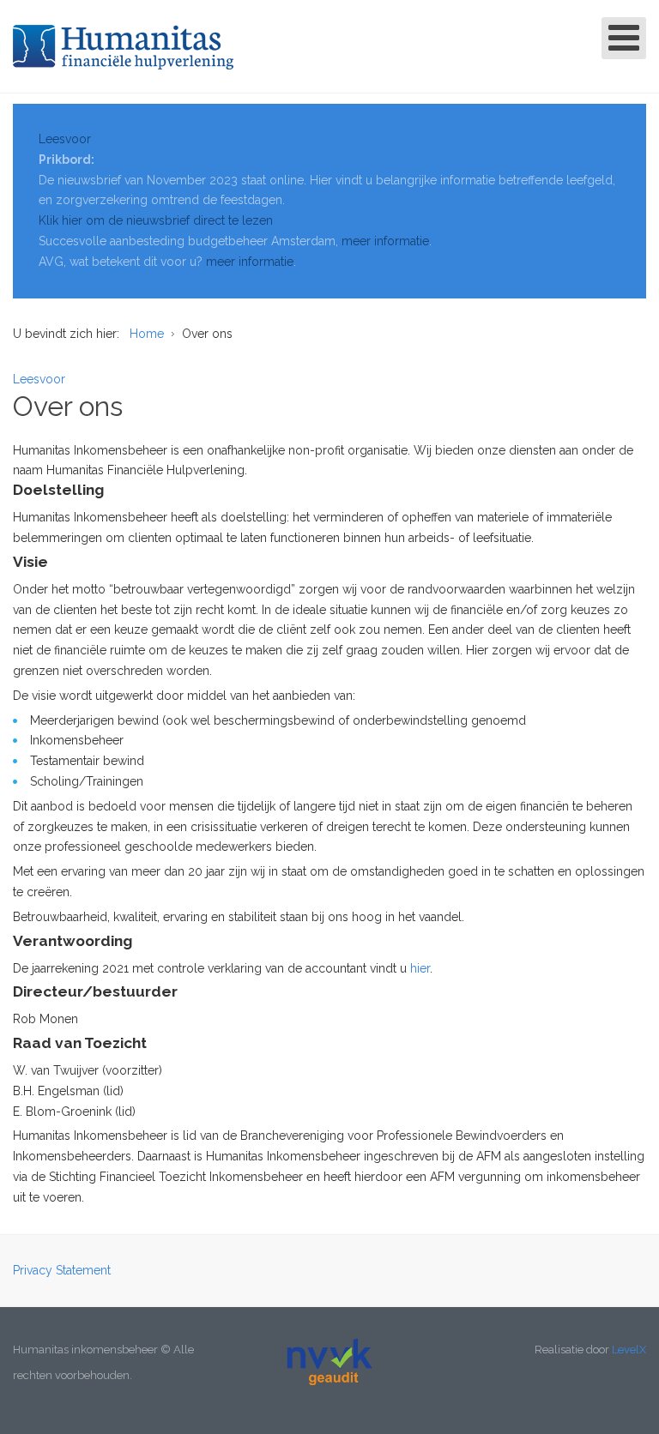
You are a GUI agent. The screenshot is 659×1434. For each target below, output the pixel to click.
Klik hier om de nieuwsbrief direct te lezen (156, 220)
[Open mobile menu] (624, 38)
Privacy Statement (62, 1270)
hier (420, 968)
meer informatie (385, 241)
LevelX (629, 1349)
